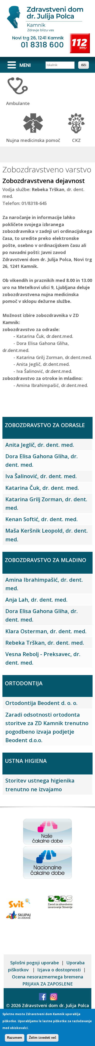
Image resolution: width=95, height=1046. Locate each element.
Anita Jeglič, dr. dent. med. (39, 444)
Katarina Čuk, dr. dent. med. (42, 487)
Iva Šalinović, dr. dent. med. (41, 476)
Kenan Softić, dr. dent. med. (41, 519)
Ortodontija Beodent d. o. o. (41, 702)
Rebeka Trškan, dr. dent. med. (44, 642)
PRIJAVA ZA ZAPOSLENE (47, 984)
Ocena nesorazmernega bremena (47, 977)
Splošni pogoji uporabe (34, 963)
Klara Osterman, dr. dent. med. (45, 631)
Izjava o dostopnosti (59, 970)
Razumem (14, 1037)
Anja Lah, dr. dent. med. (36, 599)
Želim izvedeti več (42, 1037)
